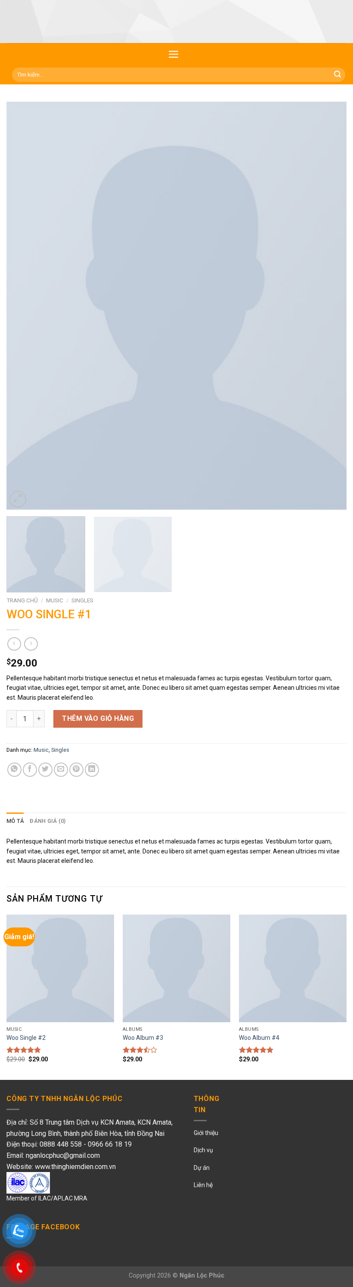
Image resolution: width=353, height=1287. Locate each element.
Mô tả (15, 821)
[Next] (329, 306)
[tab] (15, 821)
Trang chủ (22, 600)
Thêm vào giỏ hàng (98, 718)
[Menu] (174, 54)
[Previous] (24, 306)
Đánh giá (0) (47, 821)
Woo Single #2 (26, 1037)
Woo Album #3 (143, 1037)
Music (54, 600)
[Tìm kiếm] (337, 75)
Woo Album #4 (259, 1037)
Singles (82, 600)
